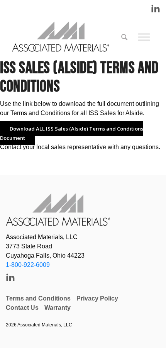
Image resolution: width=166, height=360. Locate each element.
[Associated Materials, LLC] (64, 37)
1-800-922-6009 (28, 265)
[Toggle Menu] (144, 37)
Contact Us (22, 307)
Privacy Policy (97, 298)
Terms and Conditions (38, 298)
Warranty (57, 307)
